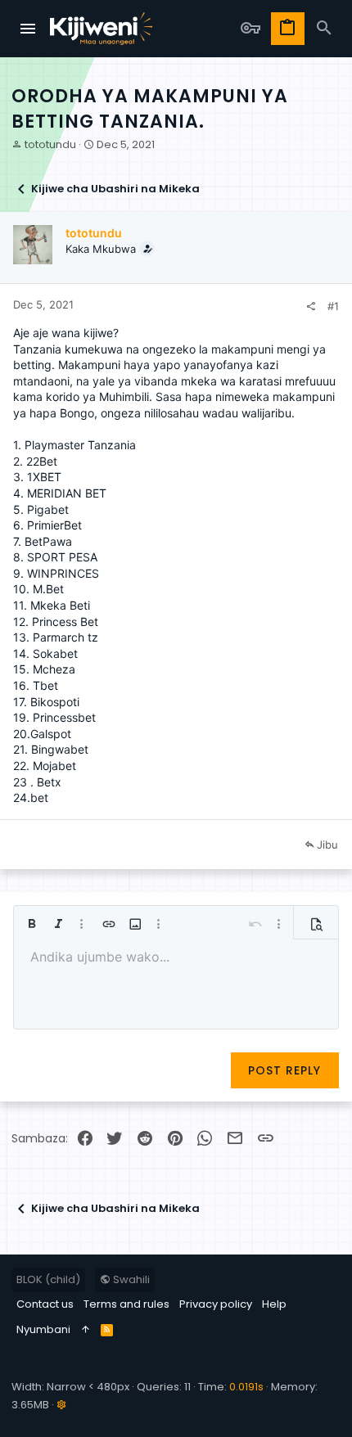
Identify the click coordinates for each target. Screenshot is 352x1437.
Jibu (327, 844)
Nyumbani (43, 1329)
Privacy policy (215, 1304)
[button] (28, 29)
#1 (333, 306)
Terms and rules (126, 1304)
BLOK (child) (48, 1279)
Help (274, 1304)
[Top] (85, 1330)
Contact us (45, 1304)
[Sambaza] (311, 306)
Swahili (130, 1279)
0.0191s (246, 1386)
